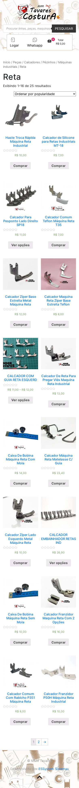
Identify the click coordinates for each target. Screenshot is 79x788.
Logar (14, 45)
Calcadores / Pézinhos (40, 62)
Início (6, 62)
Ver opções (20, 245)
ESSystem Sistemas (53, 769)
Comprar (20, 166)
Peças (17, 62)
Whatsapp (35, 45)
